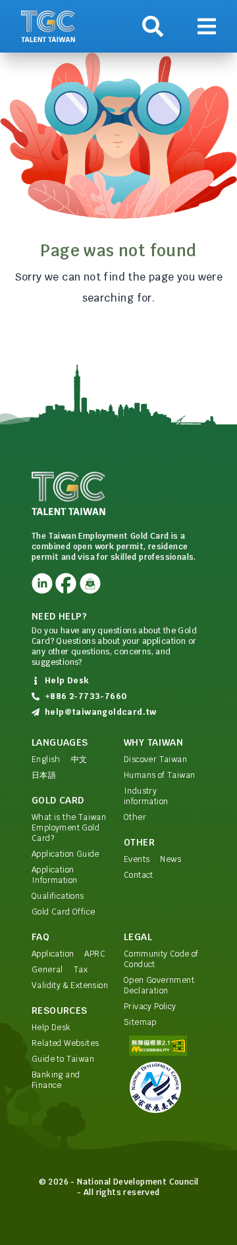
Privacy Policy (150, 1006)
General (47, 969)
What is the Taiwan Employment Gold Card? (69, 828)
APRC (94, 954)
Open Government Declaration (159, 985)
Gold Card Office (63, 912)
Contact (138, 875)
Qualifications (58, 896)
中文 (79, 759)
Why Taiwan (153, 742)
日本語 (44, 775)
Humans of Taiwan (159, 775)
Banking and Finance (56, 1080)
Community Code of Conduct (161, 959)
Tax (81, 969)
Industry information (146, 796)
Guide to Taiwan (63, 1059)
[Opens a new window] (42, 583)
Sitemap (140, 1022)
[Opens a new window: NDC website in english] (164, 1087)
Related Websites (65, 1043)
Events (136, 859)
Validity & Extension (70, 985)
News (170, 859)
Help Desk (51, 1027)
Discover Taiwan (155, 759)
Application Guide (65, 854)
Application (53, 954)
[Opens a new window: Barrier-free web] (164, 1045)
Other (135, 817)
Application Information (54, 875)
